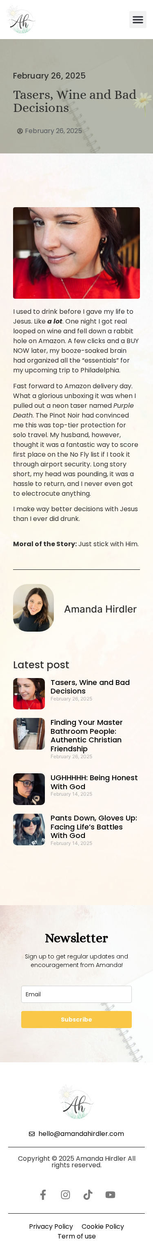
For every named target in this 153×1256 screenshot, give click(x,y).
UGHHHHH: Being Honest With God (94, 782)
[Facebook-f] (43, 1195)
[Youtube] (110, 1195)
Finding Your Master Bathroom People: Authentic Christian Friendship (87, 735)
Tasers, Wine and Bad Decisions (90, 686)
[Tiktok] (88, 1195)
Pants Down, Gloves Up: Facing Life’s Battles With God (94, 826)
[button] (137, 19)
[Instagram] (65, 1195)
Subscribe (76, 1019)
